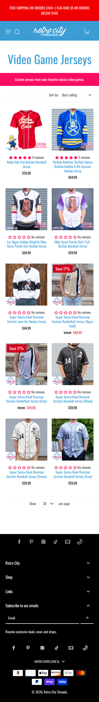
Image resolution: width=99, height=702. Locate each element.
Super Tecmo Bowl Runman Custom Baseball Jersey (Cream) (26, 474)
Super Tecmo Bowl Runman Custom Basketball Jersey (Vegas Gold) (72, 321)
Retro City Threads (55, 692)
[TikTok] (56, 542)
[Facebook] (19, 542)
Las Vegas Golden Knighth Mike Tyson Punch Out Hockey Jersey (26, 244)
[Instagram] (43, 542)
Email (11, 618)
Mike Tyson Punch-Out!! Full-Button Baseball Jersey (72, 244)
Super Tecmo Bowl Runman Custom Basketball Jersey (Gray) (26, 399)
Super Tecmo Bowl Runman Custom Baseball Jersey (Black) (72, 399)
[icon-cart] (86, 31)
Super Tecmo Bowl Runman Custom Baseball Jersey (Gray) (73, 474)
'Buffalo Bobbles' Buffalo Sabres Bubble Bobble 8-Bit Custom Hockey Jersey (73, 166)
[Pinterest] (31, 542)
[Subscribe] (87, 618)
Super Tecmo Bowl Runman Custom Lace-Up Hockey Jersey (26, 319)
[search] (17, 31)
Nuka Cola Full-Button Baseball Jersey (26, 164)
